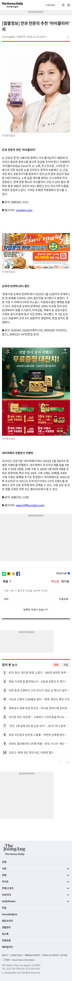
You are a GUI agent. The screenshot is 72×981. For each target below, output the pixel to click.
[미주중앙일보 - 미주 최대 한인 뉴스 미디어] (12, 5)
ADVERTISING (17, 955)
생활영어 (6, 927)
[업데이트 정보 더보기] (32, 36)
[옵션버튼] (68, 37)
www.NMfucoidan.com (30, 505)
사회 (4, 868)
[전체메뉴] (69, 5)
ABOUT (5, 955)
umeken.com (24, 210)
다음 (67, 762)
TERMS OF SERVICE (50, 955)
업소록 (5, 933)
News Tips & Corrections (23, 959)
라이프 (5, 881)
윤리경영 (63, 955)
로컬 (66, 664)
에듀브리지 (7, 920)
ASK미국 (6, 894)
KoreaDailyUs (9, 914)
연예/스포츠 (8, 888)
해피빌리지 (7, 946)
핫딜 (4, 907)
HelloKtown (9, 901)
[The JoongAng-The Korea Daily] (14, 849)
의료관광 (6, 940)
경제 (4, 875)
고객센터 (6, 959)
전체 (56, 664)
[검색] (63, 5)
